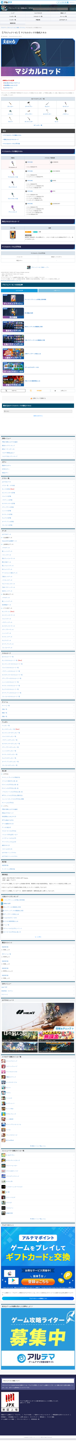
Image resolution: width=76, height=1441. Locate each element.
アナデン (8, 1092)
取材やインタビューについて (42, 1414)
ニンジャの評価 (6, 510)
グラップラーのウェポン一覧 (10, 747)
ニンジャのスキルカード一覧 (10, 682)
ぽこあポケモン (10, 1155)
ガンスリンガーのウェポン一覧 (11, 733)
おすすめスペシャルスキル (9, 856)
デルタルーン (9, 1208)
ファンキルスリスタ (11, 1071)
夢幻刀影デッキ (6, 562)
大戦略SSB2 (9, 1213)
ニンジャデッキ (6, 633)
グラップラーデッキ (8, 629)
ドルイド (10, 121)
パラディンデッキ (7, 622)
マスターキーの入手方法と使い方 (11, 932)
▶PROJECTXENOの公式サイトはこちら (11, 280)
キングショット (10, 1103)
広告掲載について (13, 1417)
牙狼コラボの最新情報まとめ (9, 921)
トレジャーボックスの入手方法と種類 (13, 799)
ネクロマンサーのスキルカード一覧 (12, 675)
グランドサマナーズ (11, 1135)
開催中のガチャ (6, 465)
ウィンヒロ (9, 1098)
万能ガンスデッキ (7, 576)
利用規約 (3, 1417)
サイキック (66, 106)
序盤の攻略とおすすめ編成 (9, 442)
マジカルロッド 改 (13, 177)
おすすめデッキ (63, 19)
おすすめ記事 (19, 290)
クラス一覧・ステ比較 (8, 485)
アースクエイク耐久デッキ (9, 573)
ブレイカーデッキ (7, 647)
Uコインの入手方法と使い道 (10, 784)
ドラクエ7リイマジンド (12, 1176)
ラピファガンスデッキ (8, 584)
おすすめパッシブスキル (9, 852)
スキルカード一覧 (38, 16)
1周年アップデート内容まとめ (10, 914)
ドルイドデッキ (6, 619)
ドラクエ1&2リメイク (12, 1171)
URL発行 (39, 390)
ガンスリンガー (29, 121)
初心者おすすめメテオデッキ (12, 83)
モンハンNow (9, 1108)
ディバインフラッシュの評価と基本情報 (13, 900)
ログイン (72, 2)
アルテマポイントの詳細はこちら (38, 1298)
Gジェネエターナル (11, 1082)
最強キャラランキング (8, 445)
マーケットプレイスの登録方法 (11, 777)
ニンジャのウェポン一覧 (9, 751)
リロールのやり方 (7, 849)
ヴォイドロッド (13, 187)
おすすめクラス (8, 87)
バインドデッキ (6, 555)
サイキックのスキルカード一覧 (11, 685)
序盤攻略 (38, 19)
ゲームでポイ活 (62, 2)
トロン (13, 239)
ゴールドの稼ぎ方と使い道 (9, 781)
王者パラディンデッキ (8, 587)
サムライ (47, 106)
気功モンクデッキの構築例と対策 (11, 907)
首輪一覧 (4, 709)
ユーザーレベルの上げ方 (9, 838)
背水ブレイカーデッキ (8, 558)
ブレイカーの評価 (7, 525)
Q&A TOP (4, 987)
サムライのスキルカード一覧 (10, 689)
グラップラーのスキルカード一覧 (11, 678)
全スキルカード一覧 (8, 656)
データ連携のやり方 (8, 823)
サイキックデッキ (7, 637)
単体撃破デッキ (6, 605)
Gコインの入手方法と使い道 (10, 788)
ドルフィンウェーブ (11, 1066)
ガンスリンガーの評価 (8, 492)
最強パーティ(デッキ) (8, 449)
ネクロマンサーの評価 (8, 503)
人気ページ (57, 290)
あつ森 (8, 1192)
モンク (56, 121)
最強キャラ (63, 13)
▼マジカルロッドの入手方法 (11, 143)
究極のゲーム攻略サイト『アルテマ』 (11, 1414)
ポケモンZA (9, 1181)
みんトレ (8, 1087)
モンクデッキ (8, 611)
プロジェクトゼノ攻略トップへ (40, 267)
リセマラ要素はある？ (8, 453)
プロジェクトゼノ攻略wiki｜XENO (20, 8)
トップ (12, 13)
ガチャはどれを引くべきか (9, 917)
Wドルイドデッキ (7, 569)
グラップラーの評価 (8, 507)
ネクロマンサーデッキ (8, 626)
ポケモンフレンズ (11, 1114)
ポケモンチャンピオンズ (13, 1160)
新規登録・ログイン (7, 991)
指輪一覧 (4, 716)
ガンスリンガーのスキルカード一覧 (12, 664)
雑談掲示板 (5, 947)
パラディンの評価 (7, 500)
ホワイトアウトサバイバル (13, 1124)
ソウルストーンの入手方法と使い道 (12, 792)
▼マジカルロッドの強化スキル (12, 135)
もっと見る (38, 937)
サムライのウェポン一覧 (9, 758)
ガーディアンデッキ (8, 644)
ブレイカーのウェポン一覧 (9, 765)
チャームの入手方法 (8, 802)
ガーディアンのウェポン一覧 (10, 761)
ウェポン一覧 (12, 16)
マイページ (4, 994)
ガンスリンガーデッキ (8, 615)
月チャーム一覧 (6, 954)
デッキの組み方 (6, 827)
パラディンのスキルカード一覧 (11, 671)
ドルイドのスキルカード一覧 (10, 667)
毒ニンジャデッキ (7, 551)
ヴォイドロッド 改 (13, 198)
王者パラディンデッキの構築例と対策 (12, 910)
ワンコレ (8, 1129)
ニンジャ (10, 114)
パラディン (66, 114)
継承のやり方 (6, 845)
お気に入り (64, 390)
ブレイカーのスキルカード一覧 (11, 696)
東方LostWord (10, 1140)
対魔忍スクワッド (11, 1077)
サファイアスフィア (11, 1061)
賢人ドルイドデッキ (8, 565)
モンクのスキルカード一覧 (12, 660)
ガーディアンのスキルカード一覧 (11, 693)
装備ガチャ (5, 472)
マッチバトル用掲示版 (8, 869)
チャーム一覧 (63, 16)
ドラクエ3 (8, 1202)
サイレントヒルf (10, 1197)
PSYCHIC (30, 162)
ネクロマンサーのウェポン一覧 (11, 743)
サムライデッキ (6, 640)
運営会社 (42, 1417)
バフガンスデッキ (7, 580)
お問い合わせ (24, 1417)
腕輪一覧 (4, 713)
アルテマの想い (28, 1414)
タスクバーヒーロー (11, 1165)
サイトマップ (33, 1417)
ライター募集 (50, 1417)
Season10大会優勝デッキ (9, 541)
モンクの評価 (8, 489)
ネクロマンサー (47, 114)
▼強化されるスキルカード (11, 139)
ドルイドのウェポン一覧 (9, 736)
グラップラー (28, 114)
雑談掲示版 (12, 23)
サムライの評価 (6, 518)
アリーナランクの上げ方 (9, 842)
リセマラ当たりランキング (9, 456)
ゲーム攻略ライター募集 (7, 1419)
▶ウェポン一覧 (38, 125)
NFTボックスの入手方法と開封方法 (12, 795)
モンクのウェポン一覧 (11, 729)
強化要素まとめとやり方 (10, 85)
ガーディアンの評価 (8, 521)
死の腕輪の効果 (5, 903)
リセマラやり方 (38, 13)
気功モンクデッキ (7, 591)
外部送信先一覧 (35, 1419)
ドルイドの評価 (6, 496)
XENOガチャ (6, 469)
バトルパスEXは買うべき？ (10, 834)
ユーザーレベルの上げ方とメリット (11, 928)
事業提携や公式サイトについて (61, 1414)
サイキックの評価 (7, 514)
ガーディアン (28, 106)
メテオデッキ (6, 547)
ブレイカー (10, 106)
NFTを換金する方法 (7, 820)
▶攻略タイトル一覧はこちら (38, 1146)
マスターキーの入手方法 (9, 831)
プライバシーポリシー (22, 1419)
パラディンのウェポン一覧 (9, 740)
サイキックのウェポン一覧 (9, 754)
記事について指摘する (39, 398)
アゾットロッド (13, 212)
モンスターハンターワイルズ (14, 1187)
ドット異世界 (9, 1119)
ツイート (14, 390)
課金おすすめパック (8, 813)
